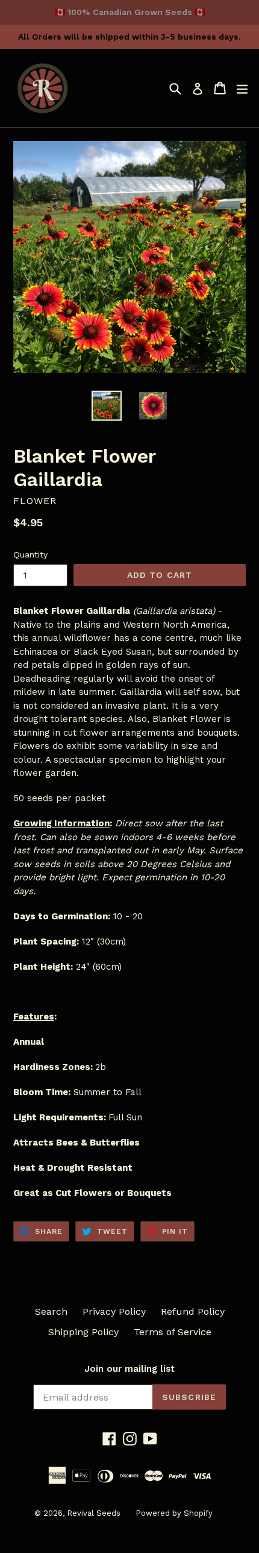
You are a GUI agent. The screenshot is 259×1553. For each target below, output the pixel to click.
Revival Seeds (93, 1513)
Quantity (30, 554)
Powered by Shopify (174, 1513)
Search (51, 1311)
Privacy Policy (114, 1311)
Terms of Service (172, 1332)
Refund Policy (193, 1311)
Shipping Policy (83, 1332)
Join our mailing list (129, 1368)
